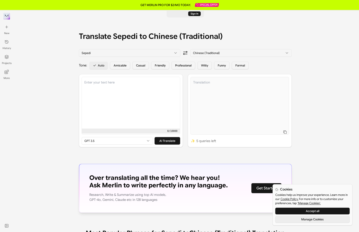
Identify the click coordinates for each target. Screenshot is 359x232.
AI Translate (167, 141)
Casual (140, 65)
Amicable (120, 65)
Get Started (266, 188)
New (6, 33)
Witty (204, 65)
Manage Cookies (312, 219)
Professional (183, 65)
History (6, 48)
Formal (240, 65)
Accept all (312, 211)
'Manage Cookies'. (309, 203)
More (7, 78)
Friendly (160, 65)
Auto (101, 65)
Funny (222, 65)
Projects (7, 63)
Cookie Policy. (289, 199)
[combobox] (129, 53)
